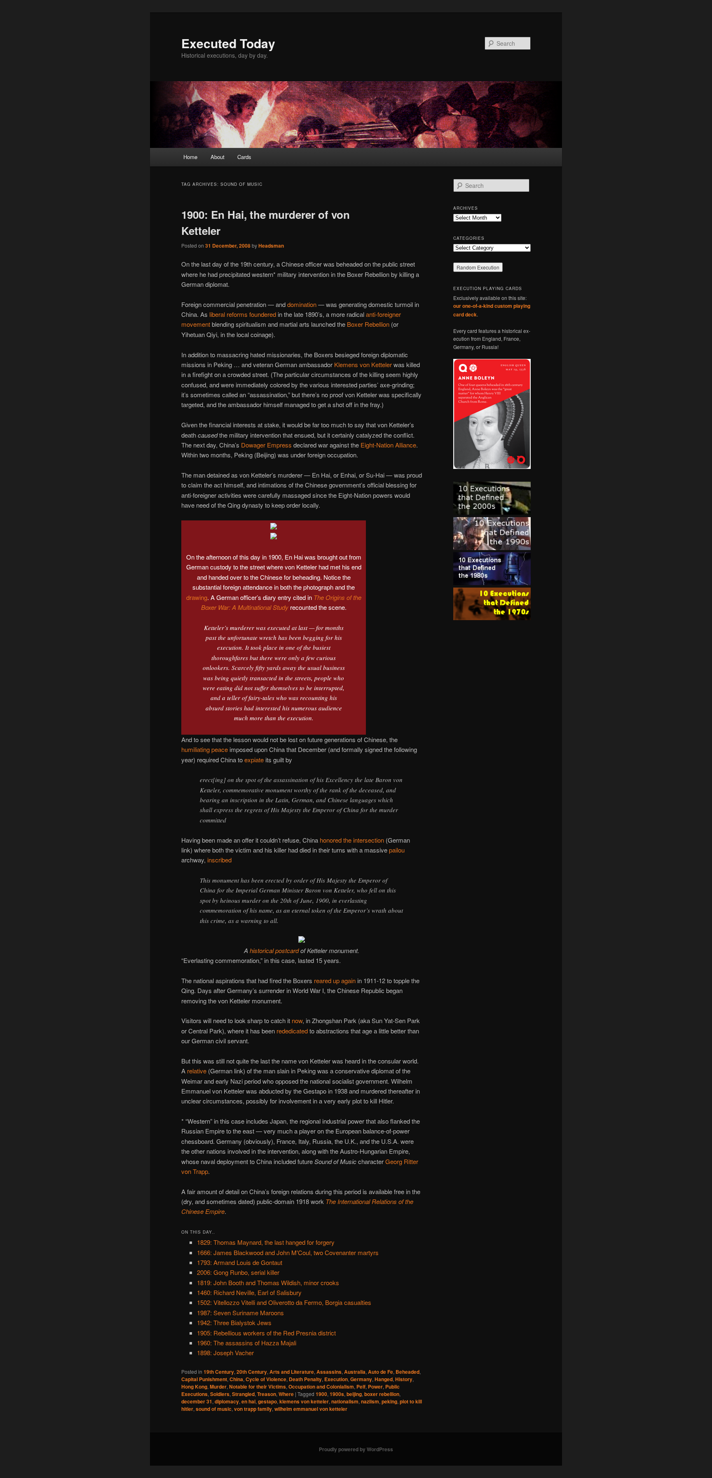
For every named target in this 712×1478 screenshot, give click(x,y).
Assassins (329, 1371)
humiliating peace (204, 749)
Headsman (271, 245)
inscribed (219, 859)
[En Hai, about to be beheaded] (273, 526)
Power (375, 1386)
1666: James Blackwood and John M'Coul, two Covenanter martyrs (288, 1252)
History (403, 1379)
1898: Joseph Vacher (225, 1352)
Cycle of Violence (266, 1379)
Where (286, 1394)
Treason (266, 1394)
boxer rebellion (381, 1394)
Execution (336, 1379)
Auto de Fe (380, 1371)
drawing (196, 597)
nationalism (344, 1401)
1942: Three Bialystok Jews (234, 1322)
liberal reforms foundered (242, 314)
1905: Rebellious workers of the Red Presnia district (266, 1332)
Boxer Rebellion (368, 324)
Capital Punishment (204, 1379)
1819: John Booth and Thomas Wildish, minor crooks (268, 1282)
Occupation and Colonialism (321, 1386)
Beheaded (407, 1371)
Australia (354, 1371)
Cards (244, 157)
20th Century (252, 1371)
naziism (370, 1401)
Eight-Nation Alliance (388, 444)
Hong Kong (194, 1386)
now (297, 1020)
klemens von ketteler (304, 1401)
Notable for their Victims (257, 1386)
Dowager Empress (266, 444)
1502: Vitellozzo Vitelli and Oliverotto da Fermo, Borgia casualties (284, 1302)
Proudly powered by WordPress (356, 1449)
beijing (354, 1394)
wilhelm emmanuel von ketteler (310, 1408)
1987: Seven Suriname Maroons (240, 1312)
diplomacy (227, 1401)
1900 (321, 1394)
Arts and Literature (291, 1371)
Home (190, 157)
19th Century (219, 1371)
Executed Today (228, 43)
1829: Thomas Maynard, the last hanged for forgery (266, 1242)
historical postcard (274, 950)
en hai (248, 1401)
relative (196, 1070)
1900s (337, 1394)
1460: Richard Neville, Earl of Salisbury (249, 1292)
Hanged (384, 1379)
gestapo (267, 1401)
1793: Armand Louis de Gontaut (239, 1262)
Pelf (360, 1386)
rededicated (292, 1030)
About (218, 157)
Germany (361, 1379)
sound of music (214, 1408)
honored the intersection (352, 840)
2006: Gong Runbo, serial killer (238, 1272)
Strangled (243, 1394)
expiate (254, 759)
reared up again (335, 980)
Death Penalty (305, 1379)
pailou (397, 850)
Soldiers (220, 1394)
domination (301, 304)
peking (389, 1401)
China (236, 1379)
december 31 (196, 1401)
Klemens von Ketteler (363, 364)
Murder (218, 1386)
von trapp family (253, 1408)
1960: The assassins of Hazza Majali (246, 1342)
